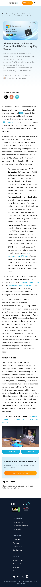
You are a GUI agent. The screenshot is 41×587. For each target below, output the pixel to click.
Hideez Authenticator (20, 526)
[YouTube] (18, 576)
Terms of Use (17, 564)
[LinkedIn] (27, 576)
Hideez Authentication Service (21, 285)
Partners (16, 543)
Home (4, 14)
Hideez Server (18, 522)
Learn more (11, 452)
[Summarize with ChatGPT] (6, 97)
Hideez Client (17, 529)
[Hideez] (20, 503)
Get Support (17, 550)
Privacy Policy (18, 560)
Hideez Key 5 (7, 122)
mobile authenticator (30, 282)
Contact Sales (18, 546)
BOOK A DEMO (27, 3)
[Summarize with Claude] (12, 97)
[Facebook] (14, 576)
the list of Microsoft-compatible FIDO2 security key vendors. (20, 419)
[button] (3, 3)
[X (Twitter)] (22, 576)
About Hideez (18, 539)
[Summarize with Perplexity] (17, 97)
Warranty (16, 567)
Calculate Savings (20, 473)
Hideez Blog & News (14, 14)
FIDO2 (21, 113)
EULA (15, 571)
